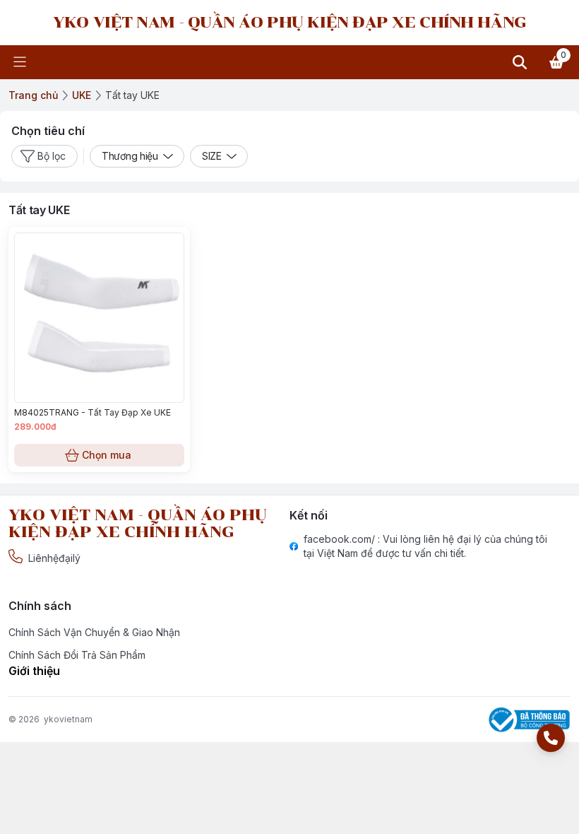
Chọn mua (106, 455)
